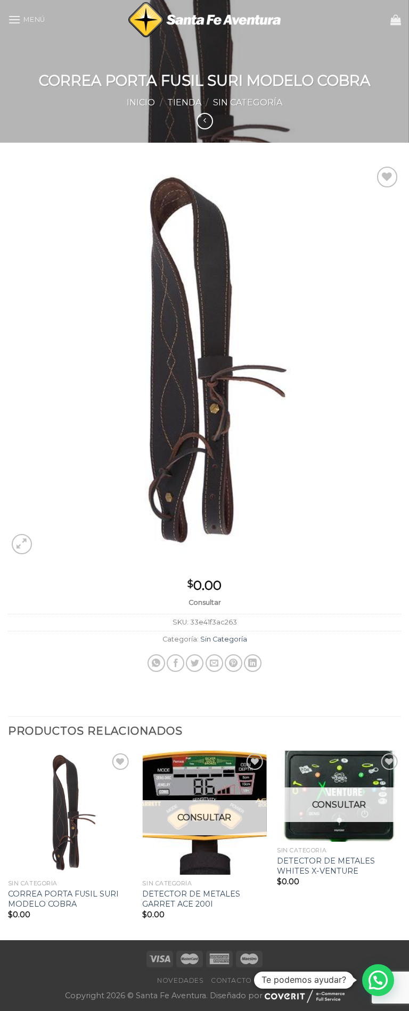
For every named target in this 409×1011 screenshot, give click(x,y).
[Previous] (9, 844)
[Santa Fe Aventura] (204, 19)
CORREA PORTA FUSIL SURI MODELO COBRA (63, 899)
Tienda (184, 102)
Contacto (231, 980)
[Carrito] (395, 19)
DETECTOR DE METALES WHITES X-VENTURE (326, 866)
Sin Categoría (247, 102)
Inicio (141, 102)
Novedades (180, 980)
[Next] (400, 844)
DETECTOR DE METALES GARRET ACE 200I (191, 899)
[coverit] (305, 996)
